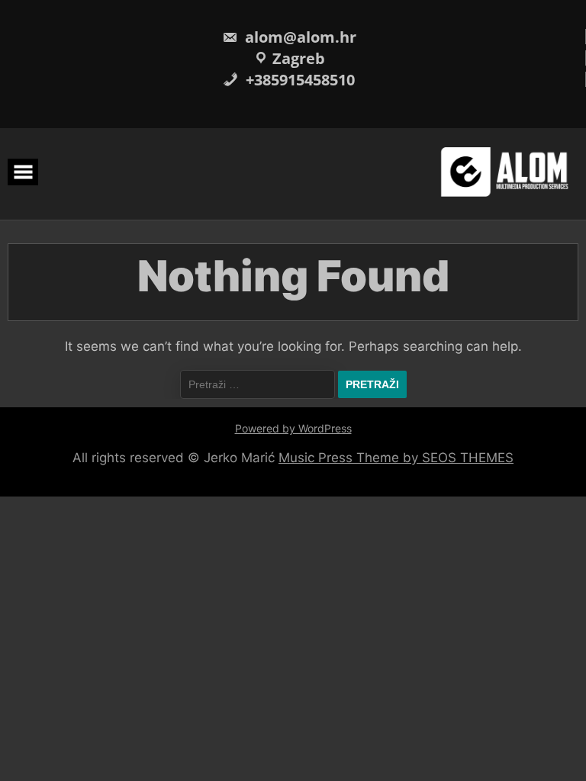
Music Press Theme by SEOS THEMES (396, 457)
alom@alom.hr (298, 37)
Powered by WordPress (293, 428)
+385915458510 (298, 79)
